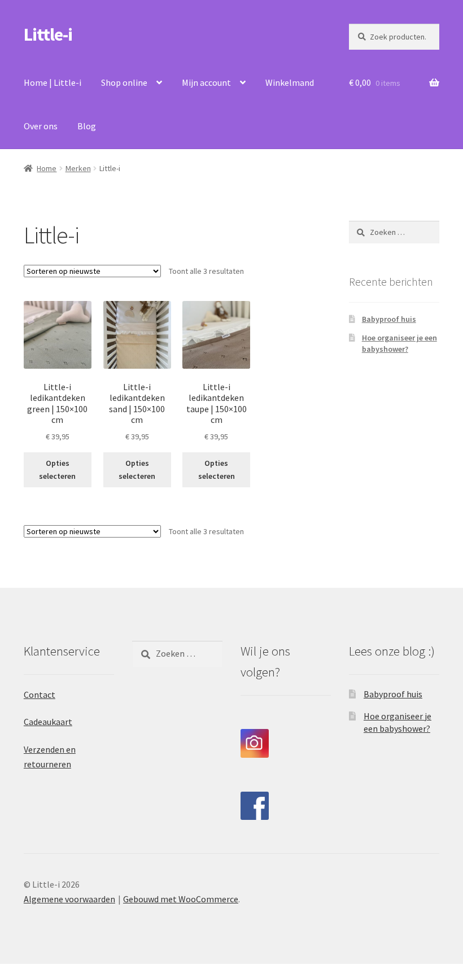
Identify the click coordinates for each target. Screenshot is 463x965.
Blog (86, 126)
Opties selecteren (57, 469)
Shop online (124, 82)
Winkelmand (289, 82)
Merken (78, 168)
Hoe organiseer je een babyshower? (399, 343)
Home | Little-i (52, 82)
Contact (39, 694)
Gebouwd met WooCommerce (180, 899)
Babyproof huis (389, 319)
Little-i (48, 34)
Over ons (41, 126)
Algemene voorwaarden (69, 899)
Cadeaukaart (48, 721)
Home (46, 168)
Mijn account (206, 82)
